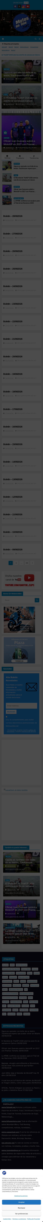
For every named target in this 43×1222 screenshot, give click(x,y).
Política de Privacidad (33, 1219)
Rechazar (21, 1208)
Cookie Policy (7, 1219)
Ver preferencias (21, 1214)
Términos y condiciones (19, 1219)
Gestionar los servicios (21, 1196)
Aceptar (21, 1202)
